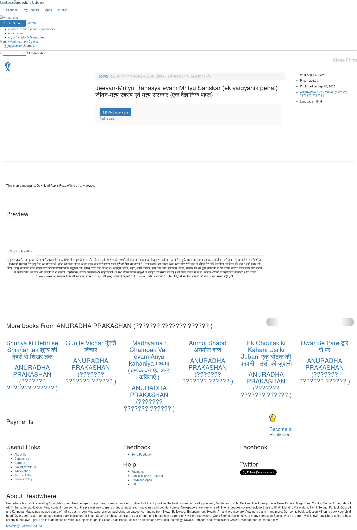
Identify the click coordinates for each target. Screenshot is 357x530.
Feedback (6, 2)
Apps (48, 10)
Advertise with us (25, 467)
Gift (133, 484)
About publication (21, 251)
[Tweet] (178, 68)
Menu (3, 41)
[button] (347, 322)
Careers (19, 463)
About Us (20, 454)
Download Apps (141, 480)
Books (16, 33)
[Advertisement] (300, 272)
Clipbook (12, 10)
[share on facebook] (178, 64)
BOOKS (103, 76)
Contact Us (21, 458)
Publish (63, 10)
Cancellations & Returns (147, 476)
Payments (137, 471)
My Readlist (31, 10)
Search (31, 23)
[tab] (115, 112)
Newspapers (31, 29)
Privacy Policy (23, 479)
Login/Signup (12, 23)
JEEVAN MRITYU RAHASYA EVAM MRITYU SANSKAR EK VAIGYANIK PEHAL (160, 76)
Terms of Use (23, 475)
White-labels (22, 471)
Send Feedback (141, 454)
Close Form (345, 60)
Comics (23, 41)
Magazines (26, 37)
